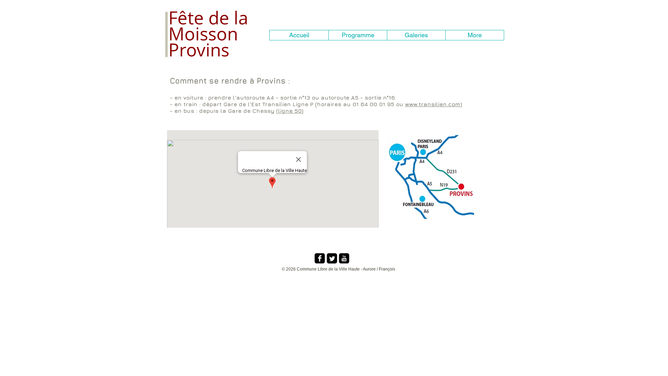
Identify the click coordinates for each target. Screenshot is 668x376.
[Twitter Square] (332, 258)
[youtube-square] (344, 258)
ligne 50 (290, 111)
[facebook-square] (320, 258)
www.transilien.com (432, 104)
